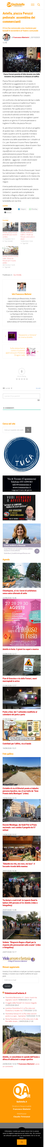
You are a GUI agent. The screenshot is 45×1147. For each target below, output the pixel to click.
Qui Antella (17, 275)
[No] (41, 1138)
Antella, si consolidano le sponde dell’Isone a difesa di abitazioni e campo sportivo (21, 1058)
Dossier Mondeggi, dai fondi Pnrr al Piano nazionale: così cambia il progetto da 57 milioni (20, 827)
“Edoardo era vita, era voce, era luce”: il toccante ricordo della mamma (19, 865)
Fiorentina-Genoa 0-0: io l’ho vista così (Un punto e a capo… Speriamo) (20, 1015)
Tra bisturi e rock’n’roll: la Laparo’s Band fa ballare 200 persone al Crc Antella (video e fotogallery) (20, 903)
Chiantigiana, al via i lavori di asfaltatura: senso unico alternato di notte (20, 592)
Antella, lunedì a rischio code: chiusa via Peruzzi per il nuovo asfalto (10, 259)
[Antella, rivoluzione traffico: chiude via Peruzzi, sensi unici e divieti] (28, 226)
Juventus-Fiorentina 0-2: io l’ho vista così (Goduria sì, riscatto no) (20, 1009)
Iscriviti (7, 986)
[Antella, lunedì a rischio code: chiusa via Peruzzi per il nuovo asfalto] (10, 250)
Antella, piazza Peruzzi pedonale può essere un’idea (10, 234)
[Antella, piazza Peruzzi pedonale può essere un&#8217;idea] (10, 226)
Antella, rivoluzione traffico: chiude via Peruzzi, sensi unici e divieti (28, 235)
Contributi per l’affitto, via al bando (17, 744)
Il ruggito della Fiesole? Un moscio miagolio (21, 1003)
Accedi (37, 388)
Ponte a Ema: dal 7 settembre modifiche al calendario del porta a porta (20, 713)
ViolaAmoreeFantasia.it (15, 993)
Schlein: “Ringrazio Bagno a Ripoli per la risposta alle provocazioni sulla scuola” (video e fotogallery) (22, 945)
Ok (22, 1142)
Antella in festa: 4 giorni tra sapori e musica (21, 649)
